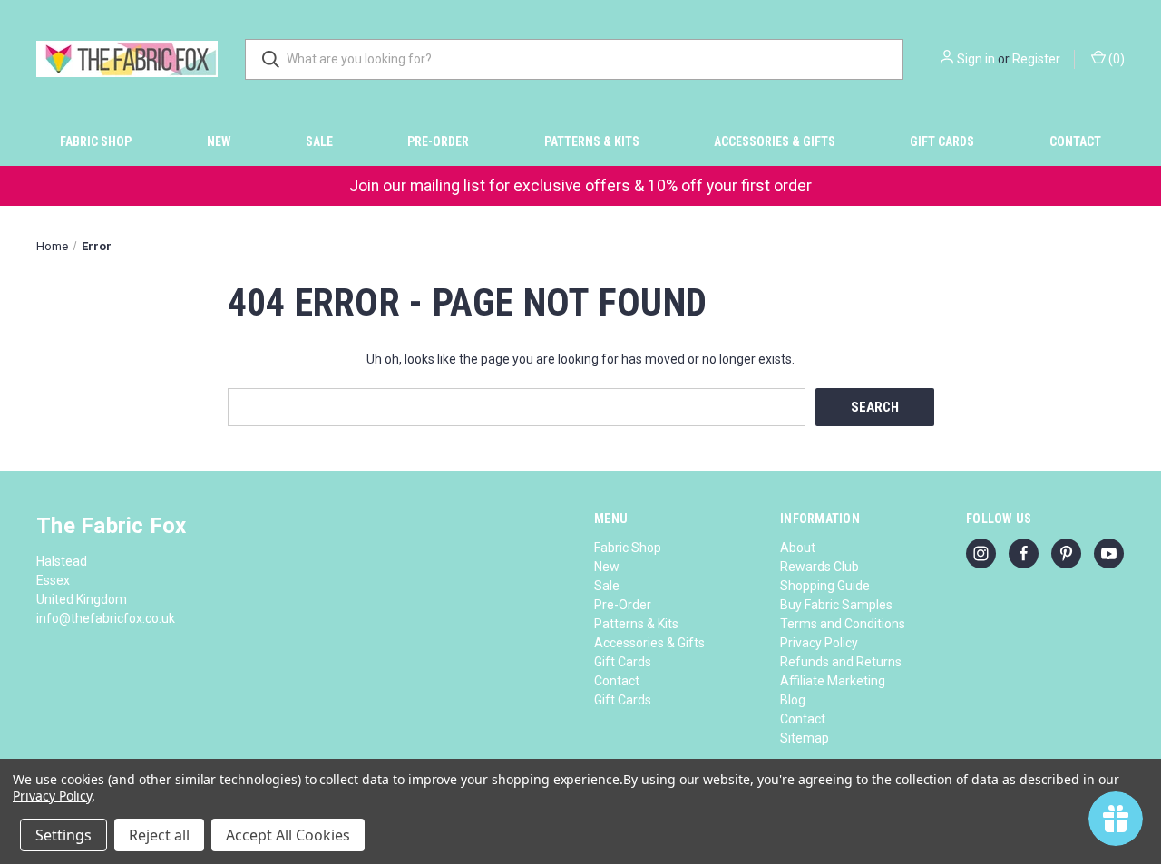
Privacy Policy (819, 643)
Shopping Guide (825, 585)
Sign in (976, 59)
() (1115, 59)
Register (1036, 59)
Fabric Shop (96, 141)
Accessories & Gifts (774, 141)
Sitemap (804, 738)
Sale (319, 141)
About (797, 547)
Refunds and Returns (841, 662)
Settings (63, 835)
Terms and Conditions (842, 623)
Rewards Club (819, 566)
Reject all (159, 835)
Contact (1075, 141)
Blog (792, 700)
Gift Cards (942, 141)
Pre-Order (438, 141)
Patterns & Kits (591, 141)
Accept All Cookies (288, 835)
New (219, 141)
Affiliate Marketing (832, 681)
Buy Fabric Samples (836, 604)
